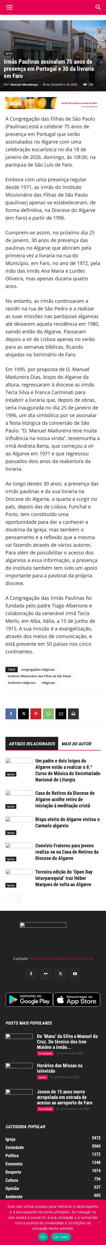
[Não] (99, 1222)
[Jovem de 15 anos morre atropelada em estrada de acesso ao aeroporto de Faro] (19, 1098)
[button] (98, 7)
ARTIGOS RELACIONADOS (32, 743)
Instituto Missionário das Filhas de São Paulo (39, 676)
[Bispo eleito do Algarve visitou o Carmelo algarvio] (19, 825)
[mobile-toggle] (9, 7)
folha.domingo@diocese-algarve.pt (61, 958)
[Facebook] (10, 713)
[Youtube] (75, 973)
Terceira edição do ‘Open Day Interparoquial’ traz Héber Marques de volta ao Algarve (63, 878)
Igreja (9, 53)
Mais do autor (76, 743)
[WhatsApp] (48, 713)
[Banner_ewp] (53, 103)
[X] (23, 713)
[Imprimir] (73, 713)
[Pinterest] (35, 713)
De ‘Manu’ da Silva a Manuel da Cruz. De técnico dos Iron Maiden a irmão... (67, 1041)
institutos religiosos (22, 682)
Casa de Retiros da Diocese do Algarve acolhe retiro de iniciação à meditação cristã (65, 799)
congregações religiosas (38, 669)
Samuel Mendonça (24, 84)
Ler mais (61, 1237)
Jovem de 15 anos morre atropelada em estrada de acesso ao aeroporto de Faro (64, 1097)
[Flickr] (45, 973)
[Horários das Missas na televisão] (19, 1072)
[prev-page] (8, 898)
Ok (42, 1237)
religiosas (48, 682)
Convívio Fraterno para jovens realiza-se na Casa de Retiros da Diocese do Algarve (66, 852)
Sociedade (45, 1053)
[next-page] (17, 898)
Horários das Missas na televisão (59, 1068)
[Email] (60, 713)
